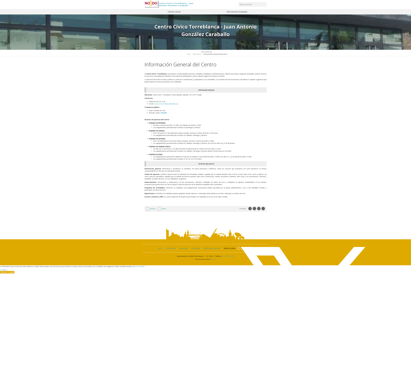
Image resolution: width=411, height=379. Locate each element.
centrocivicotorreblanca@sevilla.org (165, 104)
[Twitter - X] (242, 248)
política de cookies (138, 266)
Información (197, 54)
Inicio (188, 54)
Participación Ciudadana (236, 12)
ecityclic (214, 259)
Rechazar (4, 272)
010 (223, 256)
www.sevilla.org (206, 52)
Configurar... (4, 270)
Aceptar (11, 272)
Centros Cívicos (174, 12)
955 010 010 (230, 256)
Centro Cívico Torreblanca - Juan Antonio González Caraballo (176, 4)
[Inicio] (150, 4)
